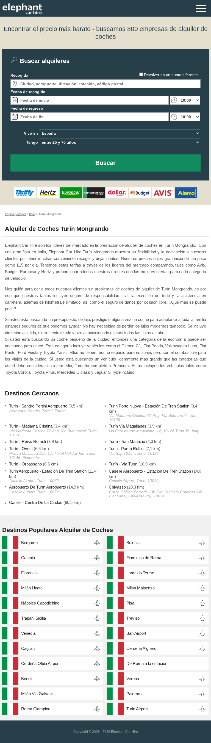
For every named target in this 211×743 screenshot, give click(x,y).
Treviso (133, 618)
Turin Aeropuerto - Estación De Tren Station (48, 471)
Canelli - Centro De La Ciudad (35, 502)
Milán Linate (32, 588)
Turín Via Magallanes (127, 426)
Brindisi (27, 678)
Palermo (133, 693)
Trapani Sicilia (33, 618)
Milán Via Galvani (36, 693)
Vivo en (31, 133)
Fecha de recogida (27, 92)
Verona (132, 678)
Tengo (32, 142)
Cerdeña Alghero (141, 648)
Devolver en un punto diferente (171, 75)
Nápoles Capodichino (40, 603)
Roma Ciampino (35, 708)
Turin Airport (137, 708)
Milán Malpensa (140, 588)
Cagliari (28, 648)
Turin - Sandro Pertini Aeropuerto (38, 406)
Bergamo (29, 542)
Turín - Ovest (21, 448)
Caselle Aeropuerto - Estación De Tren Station (150, 471)
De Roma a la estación (146, 663)
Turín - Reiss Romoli (27, 441)
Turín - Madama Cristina (30, 426)
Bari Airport (136, 633)
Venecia (28, 633)
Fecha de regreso (26, 108)
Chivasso (117, 487)
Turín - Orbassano (25, 464)
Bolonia (133, 542)
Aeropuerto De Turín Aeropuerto (37, 487)
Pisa (130, 603)
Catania (28, 557)
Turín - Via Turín (123, 464)
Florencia (29, 572)
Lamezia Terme (140, 572)
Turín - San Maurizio (127, 441)
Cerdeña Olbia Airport (40, 663)
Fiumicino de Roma (143, 557)
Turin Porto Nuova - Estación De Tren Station (149, 406)
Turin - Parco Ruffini (126, 448)
